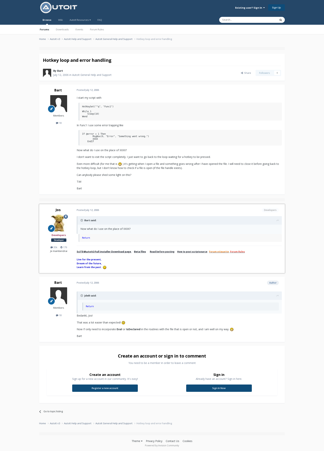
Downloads (62, 29)
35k (55, 247)
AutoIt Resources (79, 20)
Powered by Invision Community (162, 445)
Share (247, 73)
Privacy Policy (154, 441)
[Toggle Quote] (82, 220)
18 (60, 123)
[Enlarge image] (120, 164)
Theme (136, 441)
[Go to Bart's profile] (47, 73)
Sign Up (276, 7)
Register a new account (105, 388)
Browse (47, 20)
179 (64, 247)
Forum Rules (97, 29)
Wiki (60, 20)
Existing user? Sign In (249, 7)
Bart (60, 70)
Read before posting (162, 251)
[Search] (281, 20)
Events (79, 29)
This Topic (266, 19)
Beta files (140, 251)
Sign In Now (219, 388)
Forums (44, 29)
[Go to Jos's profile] (58, 223)
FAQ (100, 20)
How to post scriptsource (192, 251)
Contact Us (172, 441)
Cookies (187, 441)
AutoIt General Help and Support (92, 75)
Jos (58, 210)
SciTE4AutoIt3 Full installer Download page (104, 251)
